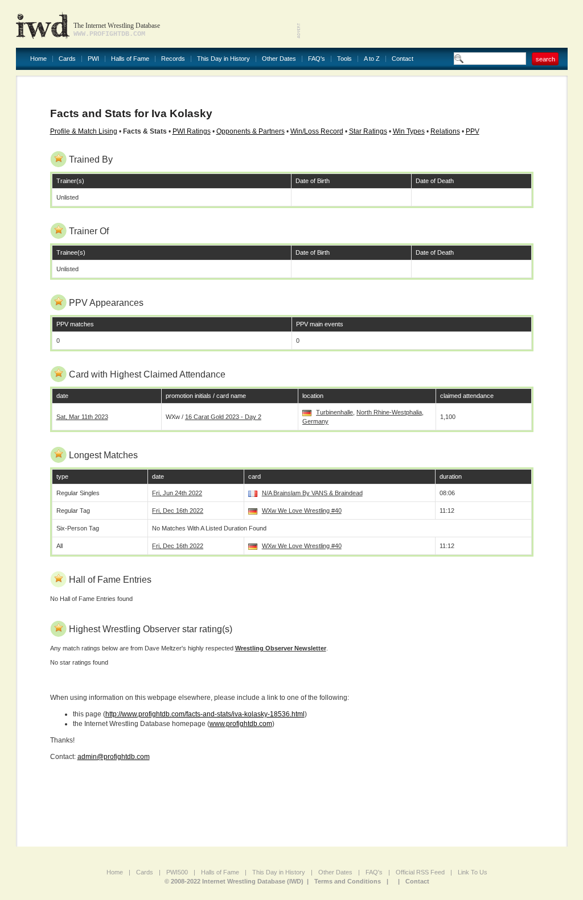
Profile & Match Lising (83, 131)
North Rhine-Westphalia (389, 412)
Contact (402, 59)
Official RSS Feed (420, 872)
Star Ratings (368, 131)
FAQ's (316, 59)
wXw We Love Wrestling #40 (302, 510)
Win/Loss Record (316, 131)
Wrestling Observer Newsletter (280, 648)
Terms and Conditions (347, 881)
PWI (93, 59)
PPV (472, 131)
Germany (315, 421)
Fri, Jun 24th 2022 (177, 493)
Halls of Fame (130, 59)
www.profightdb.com (241, 724)
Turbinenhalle (334, 412)
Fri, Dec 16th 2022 (177, 510)
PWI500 (177, 872)
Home (38, 59)
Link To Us (472, 872)
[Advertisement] (434, 23)
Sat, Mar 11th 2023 (82, 416)
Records (173, 59)
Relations (445, 131)
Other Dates (279, 59)
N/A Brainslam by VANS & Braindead (312, 493)
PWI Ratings (192, 131)
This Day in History (223, 59)
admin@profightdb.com (113, 757)
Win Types (409, 131)
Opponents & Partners (250, 131)
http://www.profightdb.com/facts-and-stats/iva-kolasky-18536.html (205, 714)
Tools (344, 59)
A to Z (372, 59)
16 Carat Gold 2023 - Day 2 (223, 416)
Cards (67, 59)
